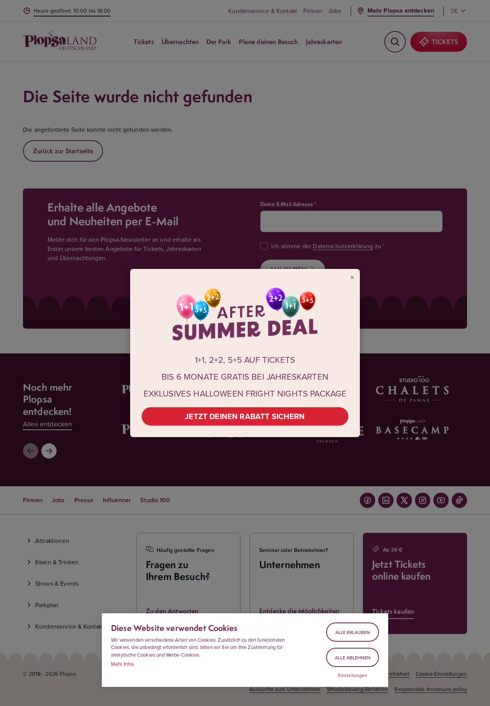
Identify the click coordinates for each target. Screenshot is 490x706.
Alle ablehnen (353, 657)
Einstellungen (353, 675)
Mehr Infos (122, 663)
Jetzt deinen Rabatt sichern (245, 416)
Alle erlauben (352, 632)
